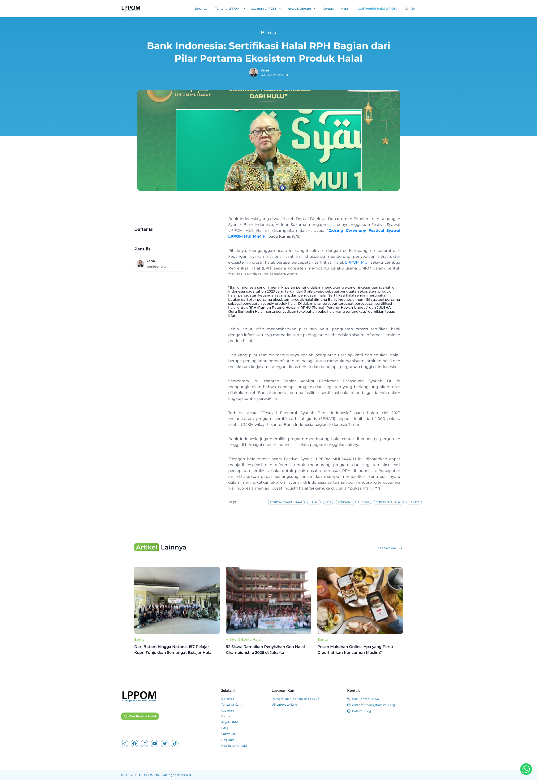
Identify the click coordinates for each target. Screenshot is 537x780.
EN (413, 8)
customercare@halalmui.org (373, 705)
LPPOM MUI (356, 262)
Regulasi (227, 740)
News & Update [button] (300, 8)
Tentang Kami (231, 704)
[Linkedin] (144, 743)
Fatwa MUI (229, 734)
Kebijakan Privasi (234, 746)
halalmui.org (361, 711)
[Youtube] (154, 743)
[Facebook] (134, 743)
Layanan (227, 710)
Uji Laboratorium (284, 704)
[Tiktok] (175, 743)
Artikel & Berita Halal (243, 639)
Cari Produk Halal (142, 716)
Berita (139, 639)
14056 (374, 699)
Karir (344, 8)
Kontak (328, 8)
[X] (164, 743)
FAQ (224, 728)
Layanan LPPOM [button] (264, 8)
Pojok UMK (229, 722)
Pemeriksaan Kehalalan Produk (295, 699)
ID (407, 8)
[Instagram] (124, 743)
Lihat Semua (385, 548)
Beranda (201, 8)
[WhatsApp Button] (526, 769)
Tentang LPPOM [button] (227, 8)
